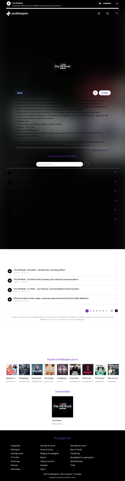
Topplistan (15, 445)
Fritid (72, 465)
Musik (43, 457)
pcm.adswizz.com (71, 142)
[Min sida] (98, 13)
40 (111, 311)
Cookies (77, 474)
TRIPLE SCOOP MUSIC (51, 124)
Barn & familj (76, 449)
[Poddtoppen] (17, 14)
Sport (43, 469)
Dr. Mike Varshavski (68, 100)
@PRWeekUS (32, 130)
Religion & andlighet (49, 453)
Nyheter (44, 465)
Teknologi (15, 461)
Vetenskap (15, 469)
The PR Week (62, 86)
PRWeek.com (23, 121)
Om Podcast (66, 474)
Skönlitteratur (76, 461)
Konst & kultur (46, 449)
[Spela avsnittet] (10, 173)
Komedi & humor (48, 445)
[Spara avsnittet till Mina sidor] (95, 92)
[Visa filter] (86, 164)
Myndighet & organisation (82, 457)
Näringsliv (15, 449)
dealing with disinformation (63, 106)
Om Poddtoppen (51, 474)
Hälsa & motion (47, 461)
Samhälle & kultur (78, 445)
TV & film (15, 457)
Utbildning (75, 453)
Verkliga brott (17, 453)
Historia (14, 465)
